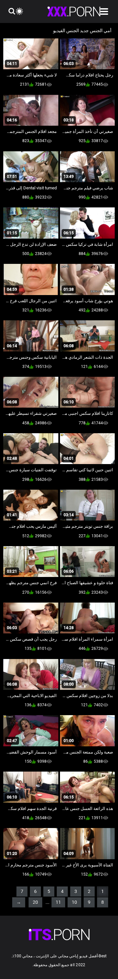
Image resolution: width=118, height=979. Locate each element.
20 (35, 902)
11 (58, 902)
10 (74, 902)
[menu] (104, 11)
